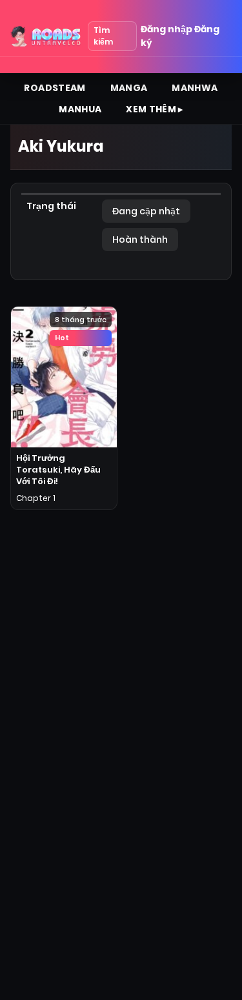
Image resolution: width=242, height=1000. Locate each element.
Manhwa (194, 87)
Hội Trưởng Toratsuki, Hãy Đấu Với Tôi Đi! (58, 469)
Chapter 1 (35, 498)
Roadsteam (54, 87)
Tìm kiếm (103, 36)
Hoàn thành (140, 239)
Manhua (80, 109)
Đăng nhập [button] (166, 29)
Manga (129, 87)
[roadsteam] (46, 36)
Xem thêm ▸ (154, 109)
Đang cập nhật (146, 211)
